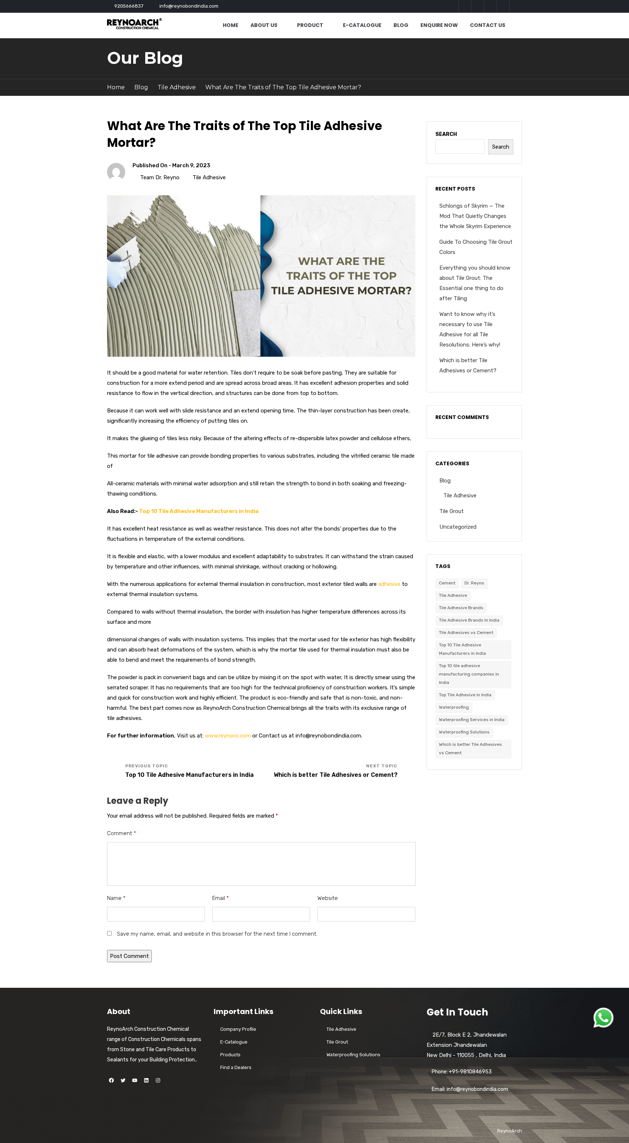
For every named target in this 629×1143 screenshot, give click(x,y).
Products (230, 1054)
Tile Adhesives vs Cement (466, 632)
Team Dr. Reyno (159, 177)
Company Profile (238, 1029)
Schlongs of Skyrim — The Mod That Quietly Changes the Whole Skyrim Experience (475, 216)
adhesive (389, 584)
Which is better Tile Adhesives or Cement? (335, 774)
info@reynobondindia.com (188, 6)
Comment (121, 833)
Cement (447, 583)
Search (446, 134)
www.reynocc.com (228, 735)
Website (327, 898)
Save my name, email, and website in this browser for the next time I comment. (217, 934)
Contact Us (487, 25)
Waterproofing (454, 707)
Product (310, 25)
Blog (400, 25)
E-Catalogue (362, 25)
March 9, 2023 (191, 165)
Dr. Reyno (474, 583)
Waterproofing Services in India (472, 719)
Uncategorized (457, 527)
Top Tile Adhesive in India (465, 694)
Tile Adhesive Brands (461, 607)
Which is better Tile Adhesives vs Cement (470, 748)
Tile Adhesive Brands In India (469, 620)
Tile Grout (451, 511)
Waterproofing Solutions (464, 732)
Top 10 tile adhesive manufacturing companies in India (469, 674)
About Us (263, 25)
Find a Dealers (236, 1067)
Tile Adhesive (177, 87)
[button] (603, 1018)
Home (230, 25)
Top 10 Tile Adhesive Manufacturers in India (198, 511)
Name (116, 898)
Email (220, 898)
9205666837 (128, 6)
